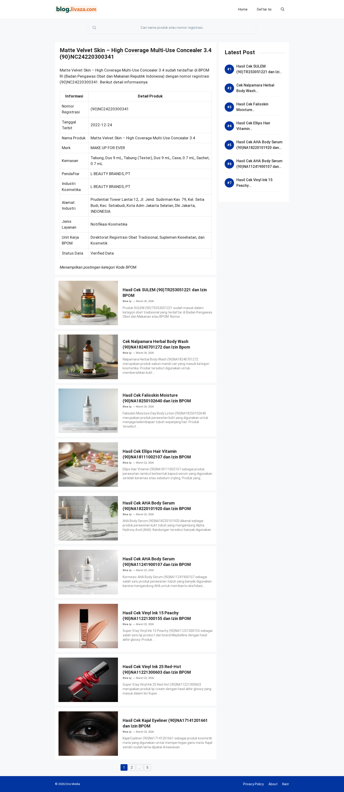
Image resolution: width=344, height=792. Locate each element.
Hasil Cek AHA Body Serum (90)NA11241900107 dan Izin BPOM (259, 166)
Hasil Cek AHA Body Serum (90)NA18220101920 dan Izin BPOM (259, 147)
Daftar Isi (264, 9)
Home (243, 9)
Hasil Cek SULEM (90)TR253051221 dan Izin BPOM (259, 72)
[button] (282, 9)
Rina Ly (127, 301)
